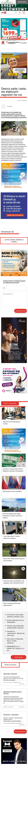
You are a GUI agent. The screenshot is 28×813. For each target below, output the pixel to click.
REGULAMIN (8, 32)
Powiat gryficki (9, 16)
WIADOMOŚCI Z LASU (10, 22)
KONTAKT (7, 27)
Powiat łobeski (9, 18)
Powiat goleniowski (11, 20)
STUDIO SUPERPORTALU (12, 24)
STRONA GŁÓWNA (10, 13)
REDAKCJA (7, 29)
